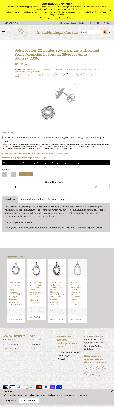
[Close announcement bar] (110, 10)
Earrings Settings (34, 144)
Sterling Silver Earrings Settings (68, 75)
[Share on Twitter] (42, 186)
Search (84, 32)
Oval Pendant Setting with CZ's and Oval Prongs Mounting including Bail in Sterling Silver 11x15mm (15, 291)
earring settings (46, 73)
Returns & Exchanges (10, 344)
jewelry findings (73, 73)
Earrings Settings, (48, 69)
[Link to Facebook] (88, 23)
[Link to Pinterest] (101, 23)
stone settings (67, 148)
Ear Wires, (34, 69)
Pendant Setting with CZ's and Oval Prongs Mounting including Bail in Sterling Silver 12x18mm (36, 290)
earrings (54, 73)
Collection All (13, 144)
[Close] (112, 391)
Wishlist (81, 23)
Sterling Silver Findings (33, 71)
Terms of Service (36, 340)
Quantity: (6, 170)
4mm (20, 73)
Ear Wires (21, 144)
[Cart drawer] (110, 32)
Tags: (16, 73)
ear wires (25, 73)
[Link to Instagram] (91, 23)
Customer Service (9, 340)
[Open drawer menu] (3, 32)
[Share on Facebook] (15, 186)
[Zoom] (76, 85)
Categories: (18, 69)
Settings (38, 75)
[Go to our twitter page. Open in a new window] (98, 368)
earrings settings (62, 73)
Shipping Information (10, 349)
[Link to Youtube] (98, 23)
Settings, (87, 69)
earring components (35, 73)
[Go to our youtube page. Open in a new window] (104, 368)
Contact (73, 23)
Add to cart (26, 174)
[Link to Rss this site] (108, 23)
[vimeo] (69, 186)
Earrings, (40, 69)
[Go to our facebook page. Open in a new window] (86, 368)
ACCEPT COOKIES (28, 400)
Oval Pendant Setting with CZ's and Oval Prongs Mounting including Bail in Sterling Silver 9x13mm (57, 291)
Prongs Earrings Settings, (61, 69)
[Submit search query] (105, 32)
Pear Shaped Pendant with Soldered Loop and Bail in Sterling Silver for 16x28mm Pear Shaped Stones (76, 291)
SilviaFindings (45, 75)
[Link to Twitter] (94, 23)
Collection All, (26, 69)
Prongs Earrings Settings (47, 144)
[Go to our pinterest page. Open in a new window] (86, 374)
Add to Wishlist (15, 319)
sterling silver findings (86, 75)
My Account (64, 23)
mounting (81, 73)
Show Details (20, 312)
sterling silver (54, 75)
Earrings (26, 144)
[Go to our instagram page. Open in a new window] (92, 368)
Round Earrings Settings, (77, 69)
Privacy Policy (10, 401)
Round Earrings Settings (27, 75)
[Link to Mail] (104, 23)
